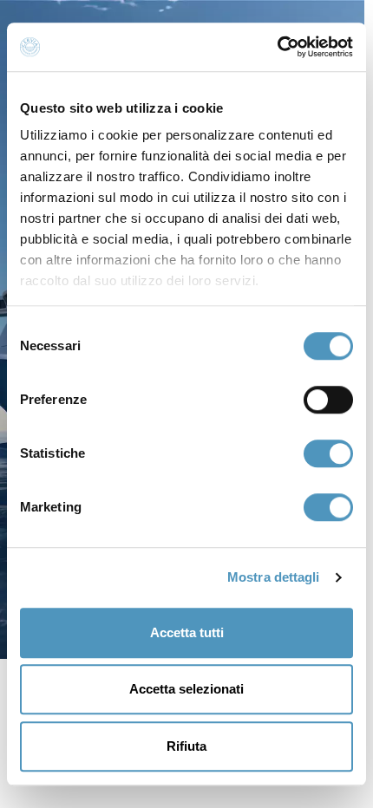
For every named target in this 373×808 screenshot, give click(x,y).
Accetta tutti (187, 632)
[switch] (328, 400)
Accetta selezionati (186, 688)
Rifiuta (186, 746)
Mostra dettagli (273, 577)
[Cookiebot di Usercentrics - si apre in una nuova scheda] (277, 47)
